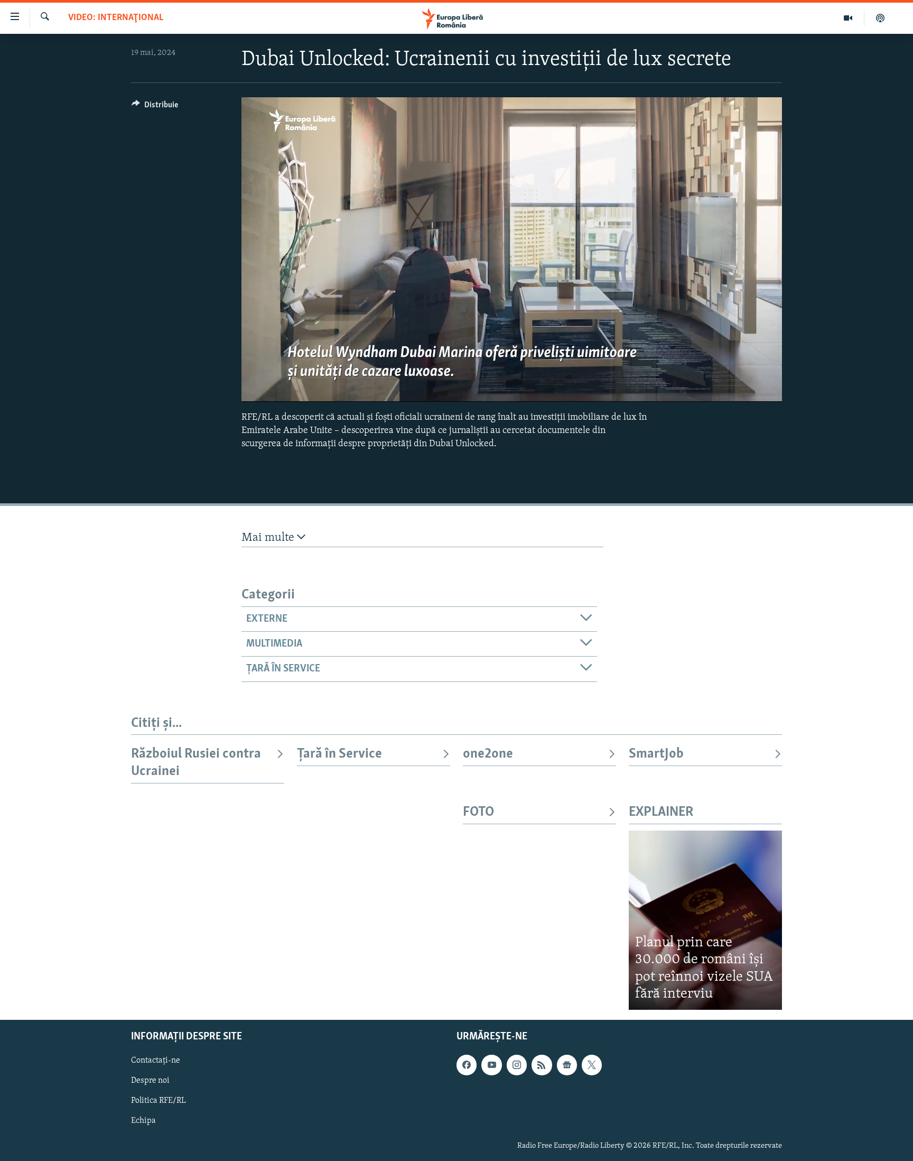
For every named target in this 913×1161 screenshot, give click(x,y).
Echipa (143, 1121)
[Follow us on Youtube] (491, 1065)
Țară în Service (339, 754)
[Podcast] (880, 18)
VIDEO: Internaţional (115, 18)
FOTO (478, 812)
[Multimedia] (848, 18)
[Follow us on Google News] (567, 1065)
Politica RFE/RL (158, 1100)
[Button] (155, 107)
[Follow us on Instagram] (517, 1065)
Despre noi (150, 1080)
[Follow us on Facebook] (466, 1065)
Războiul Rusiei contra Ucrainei (196, 762)
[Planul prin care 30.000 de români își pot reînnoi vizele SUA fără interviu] (705, 920)
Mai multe (269, 538)
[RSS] (542, 1065)
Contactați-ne (155, 1060)
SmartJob (656, 754)
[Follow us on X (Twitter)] (592, 1065)
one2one (488, 754)
